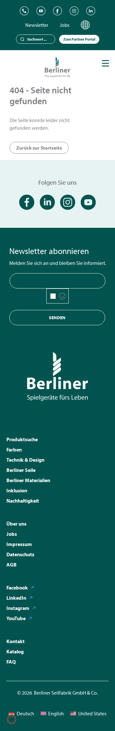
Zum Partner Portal (79, 39)
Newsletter (36, 25)
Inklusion (16, 490)
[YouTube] (40, 10)
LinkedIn (16, 598)
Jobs (64, 25)
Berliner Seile (20, 470)
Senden (57, 317)
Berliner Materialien (28, 480)
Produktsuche (22, 439)
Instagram (17, 608)
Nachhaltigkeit (22, 500)
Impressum (19, 544)
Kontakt (15, 641)
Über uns (16, 523)
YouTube (16, 618)
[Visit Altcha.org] (62, 296)
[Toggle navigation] (105, 63)
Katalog (15, 651)
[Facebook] (57, 10)
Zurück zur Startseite (39, 148)
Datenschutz (20, 554)
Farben (14, 449)
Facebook (17, 587)
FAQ (11, 661)
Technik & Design (25, 460)
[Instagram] (74, 10)
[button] (11, 719)
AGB (11, 564)
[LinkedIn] (90, 10)
